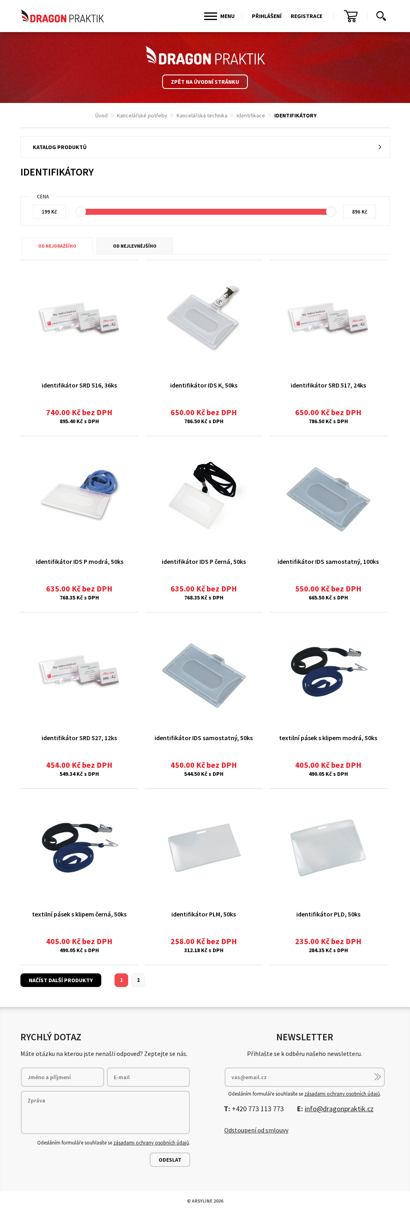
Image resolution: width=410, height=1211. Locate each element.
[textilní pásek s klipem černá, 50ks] (79, 847)
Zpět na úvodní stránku (205, 81)
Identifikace (251, 115)
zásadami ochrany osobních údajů (151, 1142)
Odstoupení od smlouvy (256, 1130)
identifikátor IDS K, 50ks (203, 385)
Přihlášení (266, 16)
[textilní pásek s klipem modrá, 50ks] (328, 671)
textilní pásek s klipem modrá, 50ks (328, 738)
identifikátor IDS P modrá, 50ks (79, 561)
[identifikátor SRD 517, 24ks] (328, 318)
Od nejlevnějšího (135, 246)
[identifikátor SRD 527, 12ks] (79, 671)
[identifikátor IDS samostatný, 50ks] (204, 671)
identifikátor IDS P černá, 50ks (204, 561)
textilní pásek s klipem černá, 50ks (79, 914)
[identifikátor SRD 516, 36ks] (79, 318)
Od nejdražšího (57, 246)
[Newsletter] (377, 1077)
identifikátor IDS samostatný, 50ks (204, 738)
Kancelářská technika (202, 115)
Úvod (101, 115)
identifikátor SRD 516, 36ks (79, 385)
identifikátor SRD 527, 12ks (79, 738)
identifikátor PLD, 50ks (328, 914)
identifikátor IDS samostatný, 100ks (328, 561)
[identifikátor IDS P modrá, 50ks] (79, 494)
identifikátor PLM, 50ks (203, 914)
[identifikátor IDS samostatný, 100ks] (328, 494)
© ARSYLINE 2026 (205, 1201)
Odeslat (170, 1159)
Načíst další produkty (61, 980)
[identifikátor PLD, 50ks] (328, 847)
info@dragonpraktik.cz (339, 1108)
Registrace (306, 16)
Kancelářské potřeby (142, 115)
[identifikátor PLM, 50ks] (204, 847)
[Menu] (210, 16)
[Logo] (205, 55)
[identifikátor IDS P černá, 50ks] (204, 494)
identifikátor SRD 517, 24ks (328, 385)
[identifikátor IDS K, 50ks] (204, 318)
